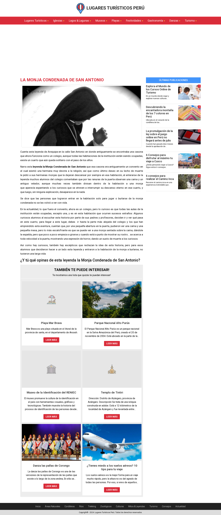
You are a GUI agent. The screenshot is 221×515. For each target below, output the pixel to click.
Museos (100, 20)
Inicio (38, 506)
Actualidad (180, 506)
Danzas (173, 20)
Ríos (81, 506)
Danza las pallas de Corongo (51, 465)
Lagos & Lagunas (79, 20)
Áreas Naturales (52, 506)
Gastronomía (155, 20)
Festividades (133, 20)
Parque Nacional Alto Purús (112, 323)
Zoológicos (106, 506)
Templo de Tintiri (112, 392)
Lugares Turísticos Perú (114, 8)
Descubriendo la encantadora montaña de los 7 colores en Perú (159, 111)
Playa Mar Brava (51, 323)
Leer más (51, 340)
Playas (116, 20)
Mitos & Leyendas (136, 506)
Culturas (120, 506)
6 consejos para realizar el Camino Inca (160, 177)
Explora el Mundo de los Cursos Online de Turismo (158, 89)
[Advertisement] (110, 52)
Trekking (92, 506)
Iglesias (57, 20)
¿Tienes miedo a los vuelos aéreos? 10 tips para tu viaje (112, 467)
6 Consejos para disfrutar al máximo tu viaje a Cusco (159, 158)
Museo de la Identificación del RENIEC (51, 392)
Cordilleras (69, 506)
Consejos (166, 506)
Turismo (190, 20)
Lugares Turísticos (35, 20)
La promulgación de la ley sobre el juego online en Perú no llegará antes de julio (159, 135)
